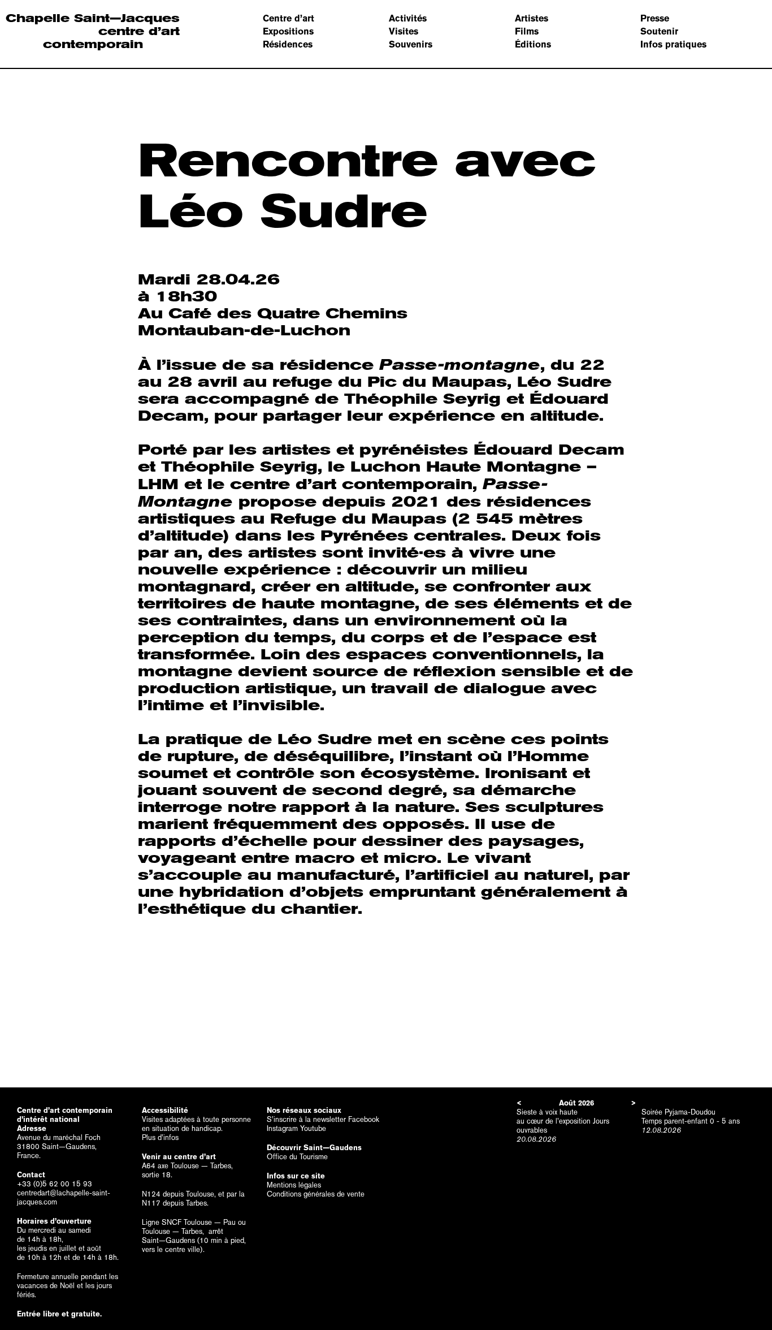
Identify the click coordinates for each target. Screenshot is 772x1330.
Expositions (288, 31)
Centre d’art (288, 18)
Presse (654, 18)
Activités (408, 18)
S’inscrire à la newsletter (306, 1119)
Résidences (288, 44)
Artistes (531, 18)
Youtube (313, 1128)
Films (527, 31)
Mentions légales (294, 1185)
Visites (403, 31)
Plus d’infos (160, 1137)
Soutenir (659, 31)
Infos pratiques (673, 44)
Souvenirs (410, 44)
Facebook (363, 1119)
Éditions (533, 44)
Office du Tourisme (297, 1156)
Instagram (282, 1128)
